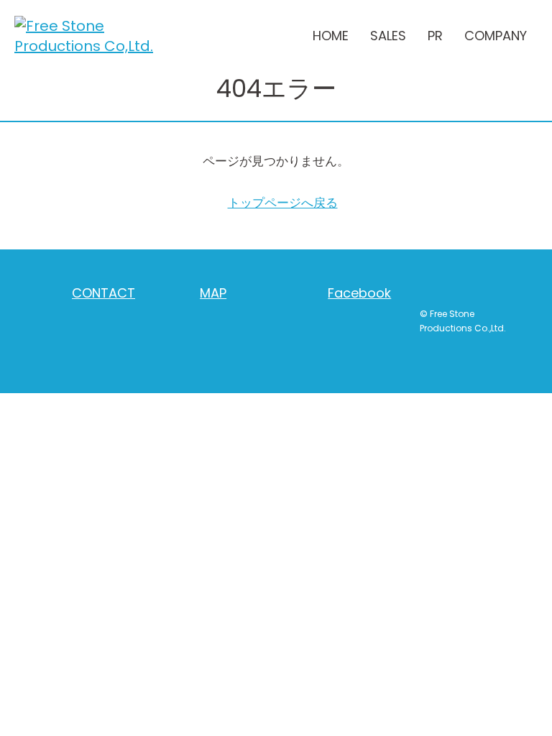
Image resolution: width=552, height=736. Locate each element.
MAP (213, 293)
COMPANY (495, 36)
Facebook (359, 293)
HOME (331, 36)
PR (435, 36)
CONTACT (103, 293)
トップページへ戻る (283, 202)
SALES (388, 36)
